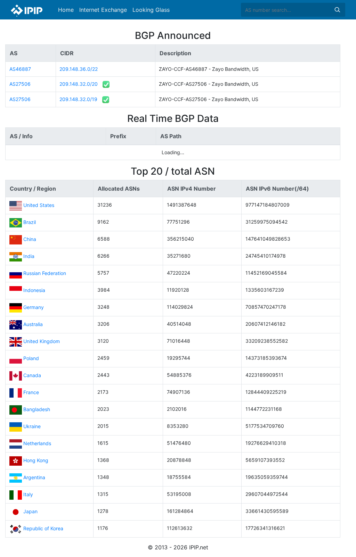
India (28, 256)
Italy (28, 494)
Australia (33, 324)
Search (337, 10)
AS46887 (20, 69)
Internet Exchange (103, 9)
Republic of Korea (43, 528)
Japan (30, 511)
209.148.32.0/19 (78, 99)
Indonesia (34, 290)
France (31, 392)
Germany (33, 307)
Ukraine (32, 426)
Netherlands (37, 443)
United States (38, 205)
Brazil (29, 222)
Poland (31, 358)
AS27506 (20, 84)
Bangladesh (36, 409)
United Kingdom (41, 341)
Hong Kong (35, 460)
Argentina (34, 477)
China (29, 239)
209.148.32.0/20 (78, 84)
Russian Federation (44, 273)
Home (66, 9)
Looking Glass (151, 9)
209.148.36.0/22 (78, 69)
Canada (32, 375)
